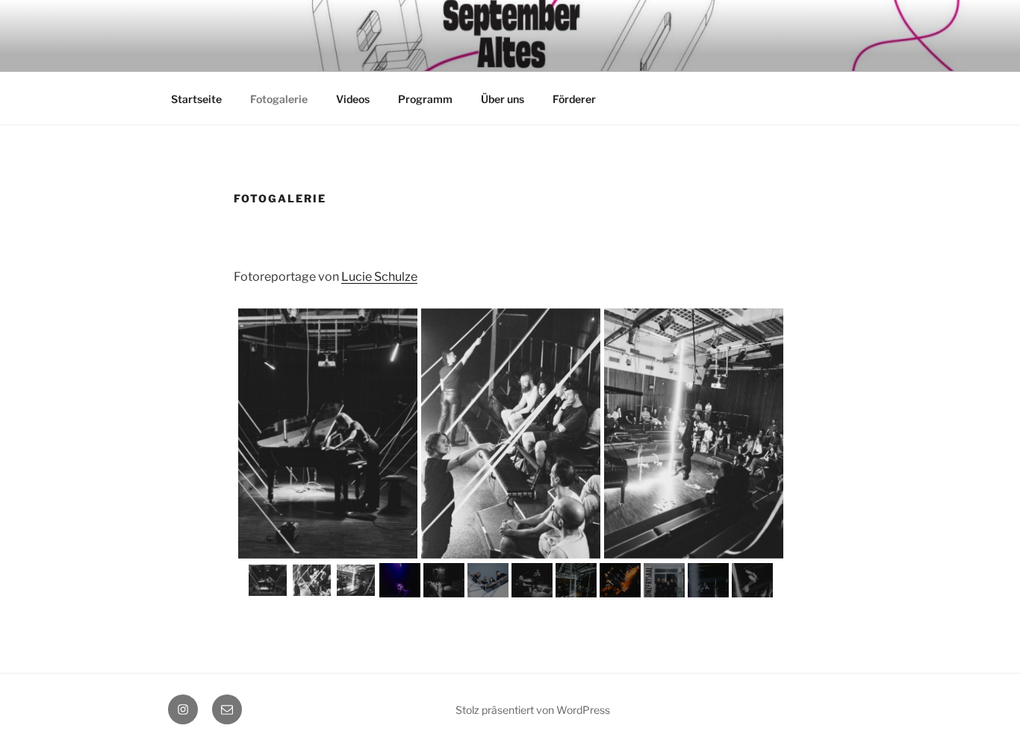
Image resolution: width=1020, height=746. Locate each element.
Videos (353, 99)
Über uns (502, 99)
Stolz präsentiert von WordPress (532, 709)
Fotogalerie (279, 99)
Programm (425, 99)
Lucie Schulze (379, 277)
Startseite (196, 99)
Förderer (574, 99)
